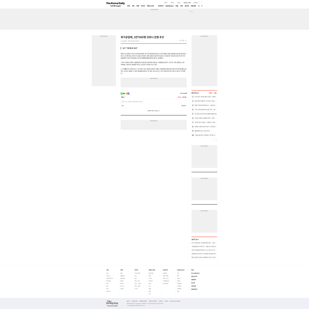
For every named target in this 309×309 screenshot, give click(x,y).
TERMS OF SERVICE (153, 301)
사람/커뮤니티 (109, 278)
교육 (181, 6)
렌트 (178, 276)
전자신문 (172, 2)
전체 (128, 6)
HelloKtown (169, 6)
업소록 (187, 6)
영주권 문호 (165, 283)
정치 (107, 286)
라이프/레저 (137, 273)
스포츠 (150, 278)
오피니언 (108, 291)
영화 (150, 276)
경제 (137, 6)
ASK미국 (160, 6)
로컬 (215, 93)
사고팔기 (179, 286)
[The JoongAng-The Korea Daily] (112, 303)
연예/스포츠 (150, 6)
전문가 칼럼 (165, 276)
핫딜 (177, 6)
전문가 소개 (165, 278)
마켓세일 (179, 288)
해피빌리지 (194, 289)
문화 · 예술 (137, 286)
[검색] (202, 6)
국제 (107, 288)
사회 (133, 6)
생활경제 (122, 276)
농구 (150, 286)
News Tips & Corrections (175, 301)
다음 (216, 140)
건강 (136, 276)
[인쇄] (183, 40)
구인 (178, 273)
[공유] (186, 40)
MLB (150, 283)
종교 (136, 278)
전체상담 (165, 273)
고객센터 (166, 301)
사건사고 (108, 276)
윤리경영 (160, 301)
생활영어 (193, 279)
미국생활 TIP (166, 281)
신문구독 (165, 2)
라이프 (143, 6)
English (178, 2)
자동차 (122, 288)
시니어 (136, 288)
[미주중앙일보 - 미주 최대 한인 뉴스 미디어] (115, 4)
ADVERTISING (135, 301)
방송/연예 (151, 273)
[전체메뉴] (199, 6)
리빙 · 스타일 (138, 283)
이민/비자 (108, 281)
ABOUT (128, 301)
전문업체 (179, 283)
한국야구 (151, 281)
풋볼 (150, 288)
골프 (150, 291)
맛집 (178, 291)
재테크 (122, 281)
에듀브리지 (194, 276)
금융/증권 (122, 278)
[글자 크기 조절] (180, 40)
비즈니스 (122, 286)
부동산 (122, 283)
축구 (150, 294)
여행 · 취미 (137, 281)
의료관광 (193, 6)
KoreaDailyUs (195, 273)
